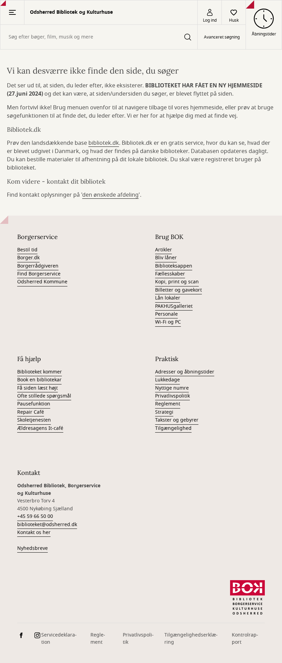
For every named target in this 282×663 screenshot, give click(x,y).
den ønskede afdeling (110, 195)
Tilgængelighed (173, 428)
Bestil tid (27, 249)
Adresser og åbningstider (184, 372)
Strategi (164, 412)
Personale (166, 314)
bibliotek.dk (103, 143)
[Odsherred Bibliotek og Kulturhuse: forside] (247, 597)
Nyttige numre (172, 388)
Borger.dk (28, 257)
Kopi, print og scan (177, 281)
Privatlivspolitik (172, 396)
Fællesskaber (170, 274)
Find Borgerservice (39, 274)
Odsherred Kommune (42, 281)
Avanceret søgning (222, 37)
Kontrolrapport (245, 638)
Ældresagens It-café (40, 428)
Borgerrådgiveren (37, 266)
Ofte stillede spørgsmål (44, 396)
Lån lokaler (167, 298)
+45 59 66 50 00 (35, 516)
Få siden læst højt (37, 388)
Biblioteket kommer (39, 372)
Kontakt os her (34, 532)
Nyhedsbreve (32, 548)
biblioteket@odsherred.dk (47, 524)
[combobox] (98, 37)
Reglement (167, 403)
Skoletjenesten (34, 420)
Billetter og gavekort (178, 290)
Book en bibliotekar (39, 379)
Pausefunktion (33, 403)
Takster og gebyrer (176, 420)
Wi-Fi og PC (168, 322)
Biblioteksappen (173, 266)
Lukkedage (167, 379)
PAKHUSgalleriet (174, 306)
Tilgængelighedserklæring (191, 638)
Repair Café (30, 412)
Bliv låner (166, 257)
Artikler (163, 249)
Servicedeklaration (59, 638)
